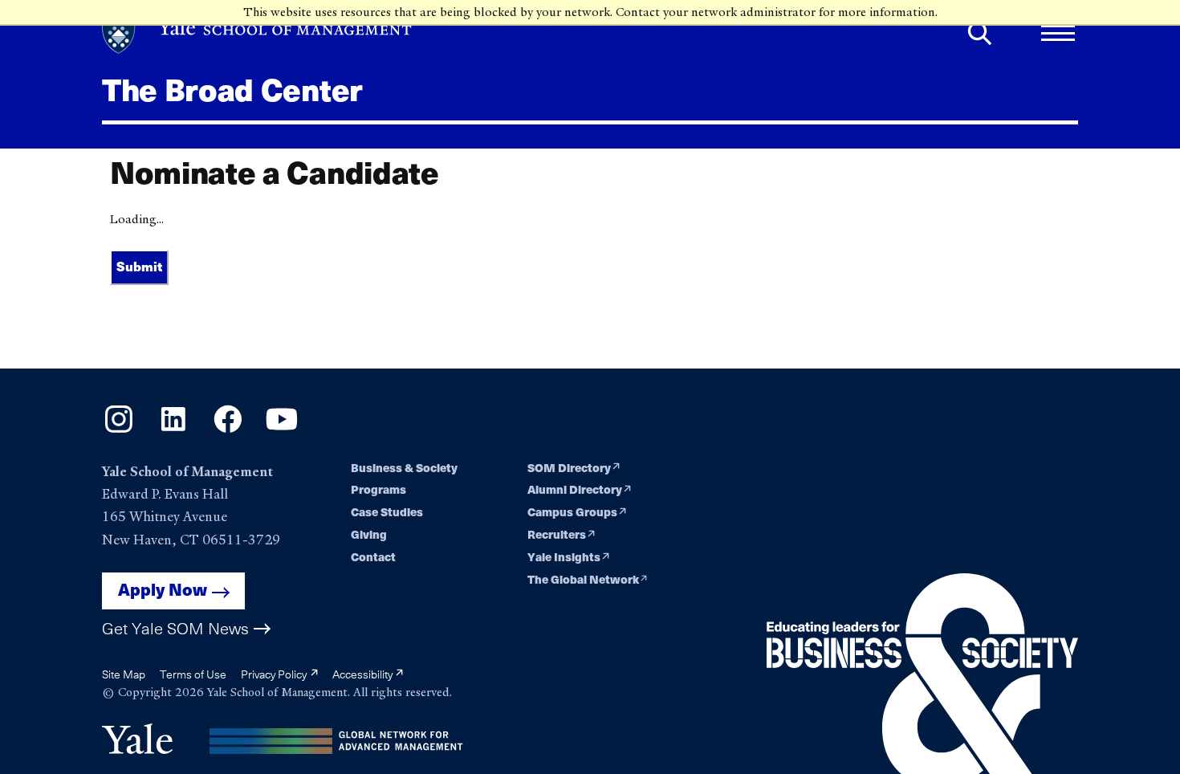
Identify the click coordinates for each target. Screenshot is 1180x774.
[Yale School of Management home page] (257, 33)
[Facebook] (228, 431)
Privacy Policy (275, 674)
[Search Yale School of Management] (979, 33)
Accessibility (363, 674)
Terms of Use (193, 674)
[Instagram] (119, 431)
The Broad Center (232, 91)
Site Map (123, 674)
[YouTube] (282, 431)
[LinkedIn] (173, 431)
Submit (139, 267)
